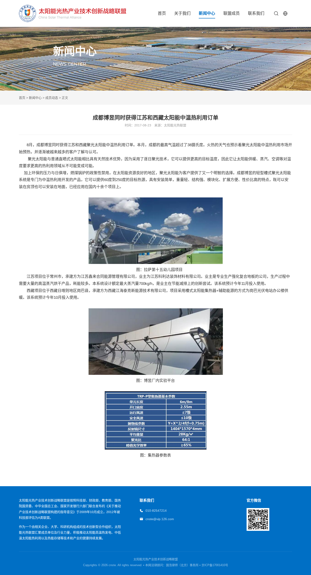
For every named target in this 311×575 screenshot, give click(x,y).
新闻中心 (207, 13)
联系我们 (256, 13)
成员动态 (51, 98)
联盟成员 (231, 13)
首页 (162, 13)
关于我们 (182, 13)
